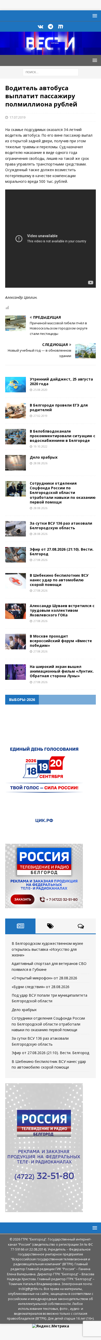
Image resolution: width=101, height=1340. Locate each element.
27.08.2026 (40, 560)
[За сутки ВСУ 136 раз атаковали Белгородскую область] (15, 528)
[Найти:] (50, 71)
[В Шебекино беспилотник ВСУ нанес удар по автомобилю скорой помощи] (15, 581)
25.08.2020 (40, 390)
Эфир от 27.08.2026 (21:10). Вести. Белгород (61, 551)
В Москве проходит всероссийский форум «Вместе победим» (61, 641)
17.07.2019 (17, 117)
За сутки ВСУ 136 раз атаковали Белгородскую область (61, 525)
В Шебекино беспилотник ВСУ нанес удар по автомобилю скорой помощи (59, 580)
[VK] (40, 26)
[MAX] (60, 26)
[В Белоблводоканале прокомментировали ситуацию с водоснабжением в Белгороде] (15, 436)
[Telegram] (50, 26)
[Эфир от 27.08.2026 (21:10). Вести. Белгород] (15, 555)
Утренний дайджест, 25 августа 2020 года (61, 381)
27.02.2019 (40, 416)
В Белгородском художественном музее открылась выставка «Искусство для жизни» (47, 949)
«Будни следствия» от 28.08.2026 (40, 986)
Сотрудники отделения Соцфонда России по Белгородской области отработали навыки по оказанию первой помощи (63, 492)
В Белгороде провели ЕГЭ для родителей (59, 407)
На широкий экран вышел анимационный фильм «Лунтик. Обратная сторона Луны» (62, 671)
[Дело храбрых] (15, 462)
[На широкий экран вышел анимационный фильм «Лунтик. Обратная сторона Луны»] (15, 672)
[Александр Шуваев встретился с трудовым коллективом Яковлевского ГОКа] (15, 611)
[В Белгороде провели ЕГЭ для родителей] (15, 410)
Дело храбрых (43, 457)
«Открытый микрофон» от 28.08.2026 (44, 977)
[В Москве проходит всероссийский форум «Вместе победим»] (15, 641)
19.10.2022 (40, 446)
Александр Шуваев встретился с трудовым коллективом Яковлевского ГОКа (62, 610)
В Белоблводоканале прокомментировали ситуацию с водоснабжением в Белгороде (62, 436)
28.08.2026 (40, 463)
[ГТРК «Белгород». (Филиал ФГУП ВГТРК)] (50, 51)
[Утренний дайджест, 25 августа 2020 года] (15, 384)
